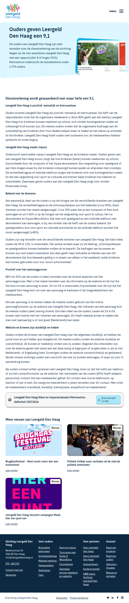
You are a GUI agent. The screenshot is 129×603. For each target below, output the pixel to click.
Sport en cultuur (67, 547)
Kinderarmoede (91, 569)
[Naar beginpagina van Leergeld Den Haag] (13, 11)
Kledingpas (44, 570)
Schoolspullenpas (47, 556)
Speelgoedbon (46, 565)
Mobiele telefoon (47, 560)
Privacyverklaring (79, 598)
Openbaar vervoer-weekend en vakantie (68, 572)
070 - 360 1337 (12, 563)
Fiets (41, 575)
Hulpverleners (90, 564)
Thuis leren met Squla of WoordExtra (67, 556)
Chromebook (66, 564)
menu (112, 11)
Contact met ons (14, 570)
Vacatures (11, 575)
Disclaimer (62, 598)
